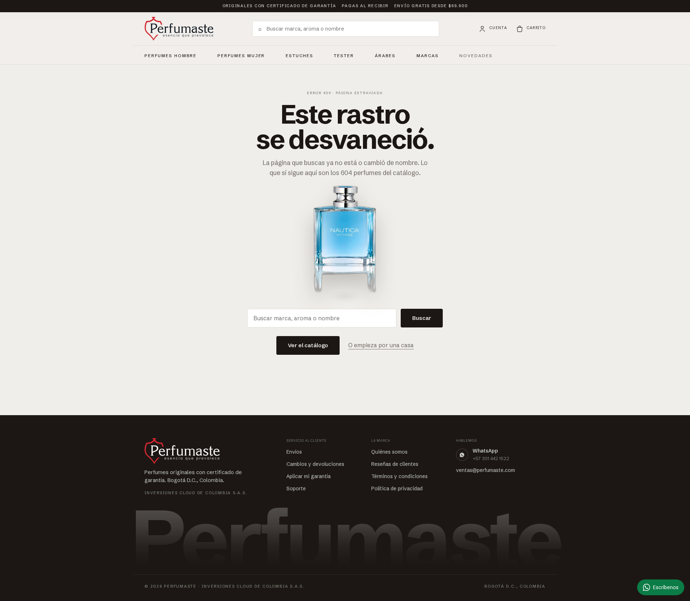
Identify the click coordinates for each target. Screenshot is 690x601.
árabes (385, 54)
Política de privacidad (397, 488)
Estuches (299, 55)
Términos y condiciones (399, 476)
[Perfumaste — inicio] (178, 29)
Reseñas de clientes (394, 464)
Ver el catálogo (308, 345)
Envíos (294, 452)
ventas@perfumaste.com (485, 470)
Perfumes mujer (241, 54)
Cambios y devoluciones (315, 464)
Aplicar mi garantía (308, 476)
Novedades (476, 55)
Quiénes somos (389, 452)
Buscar (421, 318)
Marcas (428, 55)
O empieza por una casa (381, 345)
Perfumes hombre (170, 54)
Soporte (296, 488)
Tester (344, 54)
